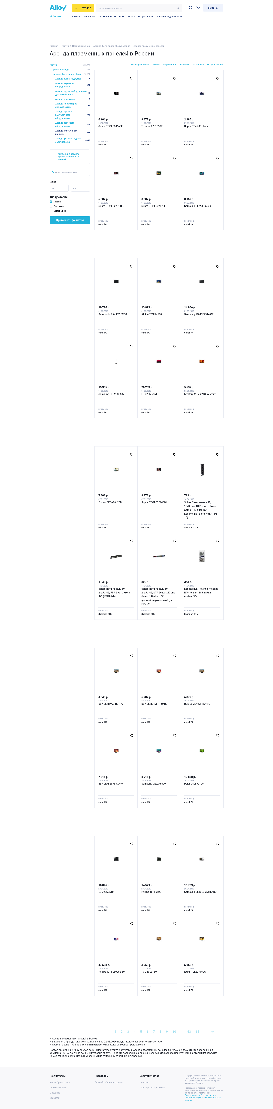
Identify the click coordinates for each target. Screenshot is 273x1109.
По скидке (184, 64)
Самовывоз (60, 211)
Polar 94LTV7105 (194, 783)
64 (197, 1031)
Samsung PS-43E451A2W (198, 314)
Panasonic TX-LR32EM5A (112, 314)
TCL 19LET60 (149, 971)
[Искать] (178, 8)
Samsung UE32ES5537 (111, 394)
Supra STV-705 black (196, 126)
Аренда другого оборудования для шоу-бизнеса (72, 93)
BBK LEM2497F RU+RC (197, 703)
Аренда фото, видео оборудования (111, 46)
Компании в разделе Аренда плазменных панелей (68, 157)
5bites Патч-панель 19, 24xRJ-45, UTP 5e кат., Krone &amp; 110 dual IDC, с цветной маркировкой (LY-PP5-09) (158, 596)
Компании (89, 16)
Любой (57, 201)
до (74, 188)
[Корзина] (198, 8)
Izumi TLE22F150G (195, 971)
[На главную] (60, 8)
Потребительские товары (111, 16)
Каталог (76, 16)
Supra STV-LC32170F (153, 206)
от (53, 188)
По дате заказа (215, 64)
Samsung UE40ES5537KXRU (200, 891)
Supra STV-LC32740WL (154, 502)
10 (174, 1031)
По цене (156, 64)
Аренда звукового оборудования (72, 85)
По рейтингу (169, 64)
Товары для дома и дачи (169, 16)
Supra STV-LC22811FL (111, 206)
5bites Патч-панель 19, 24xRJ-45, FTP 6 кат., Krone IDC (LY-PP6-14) (114, 592)
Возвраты (55, 1098)
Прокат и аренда (81, 46)
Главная (54, 46)
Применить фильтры (70, 220)
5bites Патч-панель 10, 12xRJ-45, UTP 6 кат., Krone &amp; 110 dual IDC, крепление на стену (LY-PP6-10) (201, 510)
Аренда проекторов (72, 99)
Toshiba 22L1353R (152, 126)
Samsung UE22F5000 (153, 783)
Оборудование (145, 16)
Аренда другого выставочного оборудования (72, 114)
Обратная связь (58, 1087)
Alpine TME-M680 (151, 314)
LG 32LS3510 (106, 891)
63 (189, 1031)
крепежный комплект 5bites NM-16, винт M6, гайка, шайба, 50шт (201, 592)
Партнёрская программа (152, 1087)
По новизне (198, 64)
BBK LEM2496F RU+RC (154, 703)
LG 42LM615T (149, 394)
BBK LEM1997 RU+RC (110, 703)
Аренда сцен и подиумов (72, 78)
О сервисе (55, 1092)
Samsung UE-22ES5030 (197, 206)
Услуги (131, 16)
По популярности (140, 64)
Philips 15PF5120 (151, 891)
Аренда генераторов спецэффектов (72, 105)
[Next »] (212, 1031)
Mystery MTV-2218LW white (200, 394)
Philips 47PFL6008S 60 (111, 971)
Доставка (59, 206)
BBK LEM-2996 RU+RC (111, 783)
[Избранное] (190, 8)
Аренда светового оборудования (72, 124)
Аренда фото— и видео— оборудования (72, 140)
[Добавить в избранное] (131, 78)
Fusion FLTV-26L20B (110, 502)
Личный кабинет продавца (109, 1082)
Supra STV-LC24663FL (111, 126)
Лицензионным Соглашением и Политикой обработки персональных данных (203, 1097)
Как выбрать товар (60, 1082)
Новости (144, 1082)
